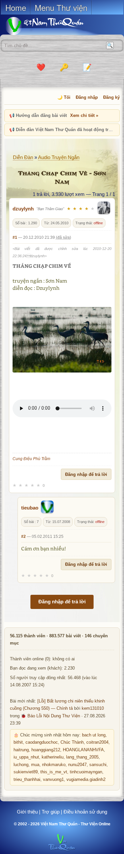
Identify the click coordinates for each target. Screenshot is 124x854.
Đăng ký (111, 97)
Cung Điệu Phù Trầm (32, 458)
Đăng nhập (87, 97)
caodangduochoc (41, 742)
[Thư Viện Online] (53, 25)
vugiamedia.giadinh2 (85, 779)
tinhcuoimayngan (86, 772)
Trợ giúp (51, 811)
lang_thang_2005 (82, 757)
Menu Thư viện (61, 7)
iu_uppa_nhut (26, 757)
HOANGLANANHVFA (83, 750)
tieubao (29, 507)
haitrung (21, 750)
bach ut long (93, 735)
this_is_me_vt (53, 772)
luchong (21, 764)
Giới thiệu (27, 811)
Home (15, 7)
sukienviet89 (26, 772)
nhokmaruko (53, 764)
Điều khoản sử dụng (85, 811)
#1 (15, 237)
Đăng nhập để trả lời (86, 474)
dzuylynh (23, 208)
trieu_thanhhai (27, 779)
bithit (18, 742)
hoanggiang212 (45, 750)
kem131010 (93, 708)
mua (35, 764)
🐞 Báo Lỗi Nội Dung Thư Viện (50, 716)
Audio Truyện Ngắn (58, 157)
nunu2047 (77, 764)
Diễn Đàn (23, 157)
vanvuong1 (53, 779)
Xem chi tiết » (84, 115)
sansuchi (97, 764)
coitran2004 (97, 742)
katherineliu (52, 757)
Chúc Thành (72, 742)
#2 (23, 536)
